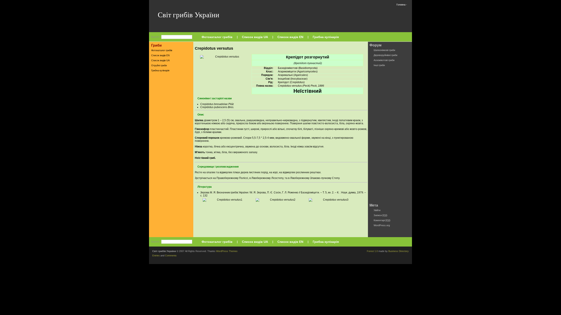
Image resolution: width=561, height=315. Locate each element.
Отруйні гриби (159, 65)
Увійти (377, 210)
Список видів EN (290, 37)
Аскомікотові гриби (384, 60)
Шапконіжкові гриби (384, 50)
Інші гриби (379, 65)
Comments (171, 255)
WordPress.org (382, 225)
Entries (156, 255)
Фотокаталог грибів (217, 37)
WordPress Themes (227, 251)
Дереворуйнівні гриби (385, 55)
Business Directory (398, 251)
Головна (400, 4)
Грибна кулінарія (326, 37)
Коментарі (382, 220)
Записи (380, 215)
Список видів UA (255, 37)
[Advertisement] (171, 142)
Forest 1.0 (372, 251)
